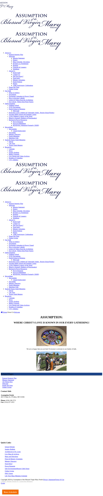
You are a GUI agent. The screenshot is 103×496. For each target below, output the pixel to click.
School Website (10, 447)
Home (5, 312)
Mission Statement (8, 380)
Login (3, 483)
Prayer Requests (10, 466)
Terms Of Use (59, 479)
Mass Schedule (10, 492)
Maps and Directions (11, 456)
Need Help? (8, 464)
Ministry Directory (11, 461)
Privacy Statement (49, 479)
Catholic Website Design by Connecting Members (17, 481)
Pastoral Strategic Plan (9, 378)
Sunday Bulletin (10, 449)
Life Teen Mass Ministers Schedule (16, 476)
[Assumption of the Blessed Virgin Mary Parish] (31, 31)
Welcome (5, 384)
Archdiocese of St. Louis (13, 452)
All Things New (7, 382)
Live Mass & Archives (12, 454)
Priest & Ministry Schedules (14, 459)
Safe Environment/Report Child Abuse (17, 468)
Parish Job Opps (7, 385)
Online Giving (6, 387)
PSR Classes (9, 473)
